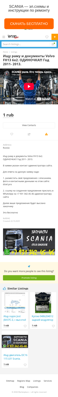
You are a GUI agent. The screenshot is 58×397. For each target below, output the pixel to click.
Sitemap (10, 380)
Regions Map (23, 380)
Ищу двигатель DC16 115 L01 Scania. (15, 356)
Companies (32, 387)
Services (48, 380)
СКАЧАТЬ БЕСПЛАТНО (29, 24)
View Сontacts (29, 125)
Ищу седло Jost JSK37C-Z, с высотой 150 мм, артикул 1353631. (15, 318)
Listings (37, 380)
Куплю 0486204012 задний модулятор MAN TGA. (42, 318)
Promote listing (29, 277)
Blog (22, 387)
